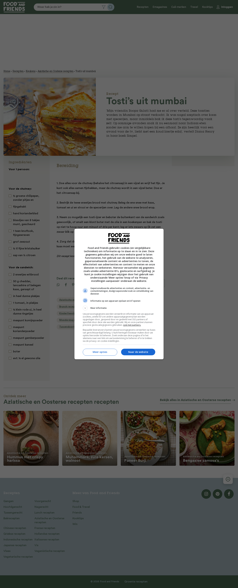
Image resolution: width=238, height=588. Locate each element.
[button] (119, 308)
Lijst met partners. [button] (132, 325)
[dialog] (119, 294)
